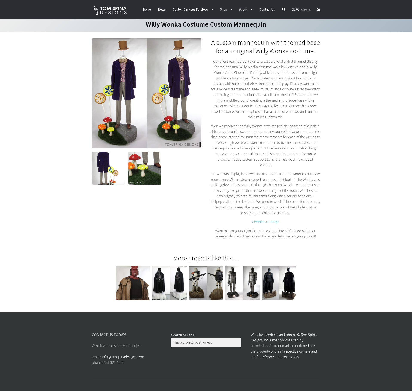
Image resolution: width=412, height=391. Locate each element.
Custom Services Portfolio (190, 9)
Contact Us (267, 9)
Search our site (183, 335)
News (162, 9)
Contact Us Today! (265, 221)
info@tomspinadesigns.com (123, 356)
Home (147, 9)
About (243, 9)
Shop (223, 9)
